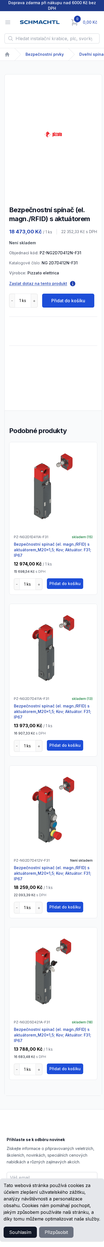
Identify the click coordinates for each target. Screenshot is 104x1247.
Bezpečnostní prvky (45, 54)
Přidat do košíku (68, 300)
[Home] (7, 54)
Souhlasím (20, 1232)
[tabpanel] (53, 134)
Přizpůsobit (56, 1232)
